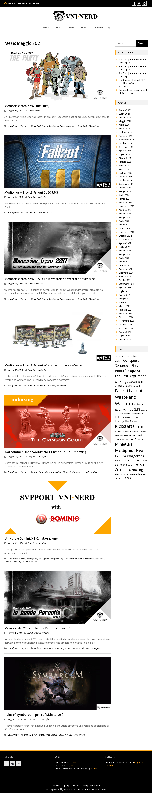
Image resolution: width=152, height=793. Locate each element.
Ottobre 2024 (125, 180)
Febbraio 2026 (126, 132)
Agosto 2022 (125, 243)
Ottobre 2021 (125, 280)
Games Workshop (124, 409)
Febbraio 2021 (126, 309)
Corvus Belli (136, 381)
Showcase (143, 460)
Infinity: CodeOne (131, 418)
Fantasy (41, 734)
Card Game (135, 356)
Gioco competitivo (53, 472)
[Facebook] (134, 3)
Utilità (83, 27)
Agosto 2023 (125, 209)
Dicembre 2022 (126, 228)
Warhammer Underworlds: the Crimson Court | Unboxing (45, 452)
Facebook (99, 558)
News (57, 27)
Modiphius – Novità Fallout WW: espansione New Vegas (43, 365)
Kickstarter (125, 426)
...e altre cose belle (16, 558)
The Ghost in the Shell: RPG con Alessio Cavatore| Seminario (132, 83)
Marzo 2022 (124, 261)
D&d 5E (27, 734)
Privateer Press (131, 460)
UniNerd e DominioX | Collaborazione (31, 538)
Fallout (37, 126)
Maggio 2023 (125, 217)
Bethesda (125, 356)
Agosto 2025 (125, 150)
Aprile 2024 (124, 195)
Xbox (128, 478)
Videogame (43, 558)
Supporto (16, 561)
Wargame (24, 126)
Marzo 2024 (124, 198)
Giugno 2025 (125, 158)
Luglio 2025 (124, 154)
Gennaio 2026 (125, 135)
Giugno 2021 (125, 295)
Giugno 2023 (125, 213)
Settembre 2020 (126, 328)
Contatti (98, 27)
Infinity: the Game (126, 421)
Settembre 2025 (126, 147)
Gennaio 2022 (125, 269)
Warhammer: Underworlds (84, 472)
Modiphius (94, 126)
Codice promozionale (74, 558)
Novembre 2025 (126, 139)
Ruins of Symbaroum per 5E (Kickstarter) (33, 715)
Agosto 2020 (125, 332)
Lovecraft (126, 431)
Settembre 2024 (126, 184)
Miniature (124, 444)
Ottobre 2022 (125, 235)
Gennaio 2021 (125, 313)
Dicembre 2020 (126, 317)
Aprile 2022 (124, 258)
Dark (34, 734)
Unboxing (136, 470)
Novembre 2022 (126, 232)
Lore (118, 431)
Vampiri (67, 472)
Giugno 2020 (125, 339)
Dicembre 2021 (126, 272)
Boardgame (13, 126)
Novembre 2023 (126, 206)
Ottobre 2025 (125, 143)
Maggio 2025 (125, 161)
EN (74, 762)
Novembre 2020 (126, 320)
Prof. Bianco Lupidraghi (38, 719)
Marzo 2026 (124, 128)
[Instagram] (144, 3)
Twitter (25, 561)
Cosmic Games (122, 385)
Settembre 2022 (126, 239)
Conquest (131, 360)
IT (71, 762)
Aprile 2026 (124, 124)
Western (121, 478)
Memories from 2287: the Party (26, 106)
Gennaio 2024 (125, 202)
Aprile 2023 (124, 221)
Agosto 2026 (125, 110)
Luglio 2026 (124, 113)
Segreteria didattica (37, 543)
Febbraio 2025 (126, 172)
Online (7, 561)
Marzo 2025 (124, 169)
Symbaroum (79, 734)
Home (45, 27)
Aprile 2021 (124, 302)
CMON (118, 360)
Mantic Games (139, 431)
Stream (129, 465)
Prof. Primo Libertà (37, 197)
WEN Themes (101, 789)
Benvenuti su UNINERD (29, 3)
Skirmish (120, 464)
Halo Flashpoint (133, 413)
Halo (122, 413)
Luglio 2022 (124, 246)
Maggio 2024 (125, 191)
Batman (118, 356)
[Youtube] (139, 3)
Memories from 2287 (78, 126)
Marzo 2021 (124, 306)
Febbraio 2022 (126, 265)
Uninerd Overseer (36, 110)
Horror (144, 414)
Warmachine (136, 474)
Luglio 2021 (124, 291)
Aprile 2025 (124, 165)
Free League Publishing (56, 734)
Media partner (121, 435)
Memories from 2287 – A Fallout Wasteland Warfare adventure (49, 279)
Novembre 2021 (126, 276)
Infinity (119, 417)
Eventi (70, 27)
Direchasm (39, 472)
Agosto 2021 (125, 287)
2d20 (26, 212)
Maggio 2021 (125, 298)
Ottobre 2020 (125, 324)
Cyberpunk (135, 386)
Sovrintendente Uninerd (38, 632)
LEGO (140, 427)
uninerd (33, 561)
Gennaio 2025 (125, 176)
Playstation (119, 460)
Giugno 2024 (125, 187)
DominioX (89, 558)
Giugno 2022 (125, 250)
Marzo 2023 (124, 224)
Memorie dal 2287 (82, 648)
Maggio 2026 (125, 121)
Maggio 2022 (125, 254)
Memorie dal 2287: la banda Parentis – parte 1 (37, 628)
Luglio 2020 (124, 335)
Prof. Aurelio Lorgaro (38, 456)
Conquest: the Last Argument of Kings (130, 376)
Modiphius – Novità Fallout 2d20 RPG (31, 192)
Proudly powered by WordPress (59, 789)
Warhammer (122, 474)
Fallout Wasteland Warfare (54, 126)
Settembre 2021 (126, 283)
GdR (40, 212)
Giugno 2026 (125, 117)
